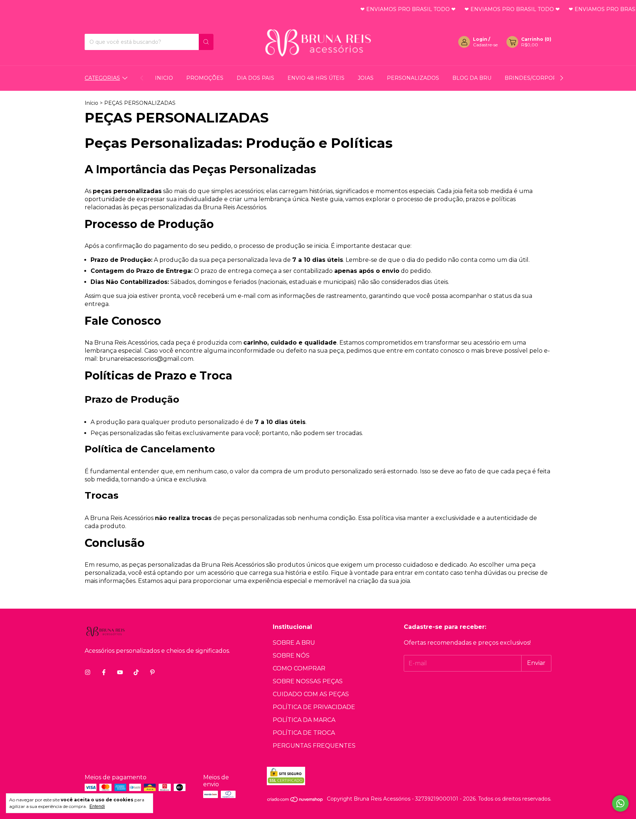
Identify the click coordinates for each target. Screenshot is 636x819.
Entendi (97, 806)
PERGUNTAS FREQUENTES (314, 745)
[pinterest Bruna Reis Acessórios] (152, 672)
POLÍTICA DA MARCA (304, 719)
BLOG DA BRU (471, 78)
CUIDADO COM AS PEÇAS (311, 694)
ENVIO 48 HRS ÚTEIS (315, 78)
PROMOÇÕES (204, 78)
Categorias (102, 78)
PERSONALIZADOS (413, 78)
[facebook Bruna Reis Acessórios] (104, 672)
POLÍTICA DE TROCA (304, 732)
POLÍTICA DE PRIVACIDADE (314, 707)
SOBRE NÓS (291, 655)
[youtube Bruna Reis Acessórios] (120, 672)
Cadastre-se (485, 44)
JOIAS (366, 78)
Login (480, 39)
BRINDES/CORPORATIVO (539, 78)
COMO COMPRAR (299, 668)
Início (91, 103)
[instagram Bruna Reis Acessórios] (88, 672)
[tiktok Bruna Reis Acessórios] (136, 672)
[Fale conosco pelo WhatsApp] (620, 803)
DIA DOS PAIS (255, 78)
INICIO (164, 78)
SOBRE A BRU (294, 642)
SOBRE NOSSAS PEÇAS (308, 681)
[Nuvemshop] (295, 801)
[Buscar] (206, 42)
